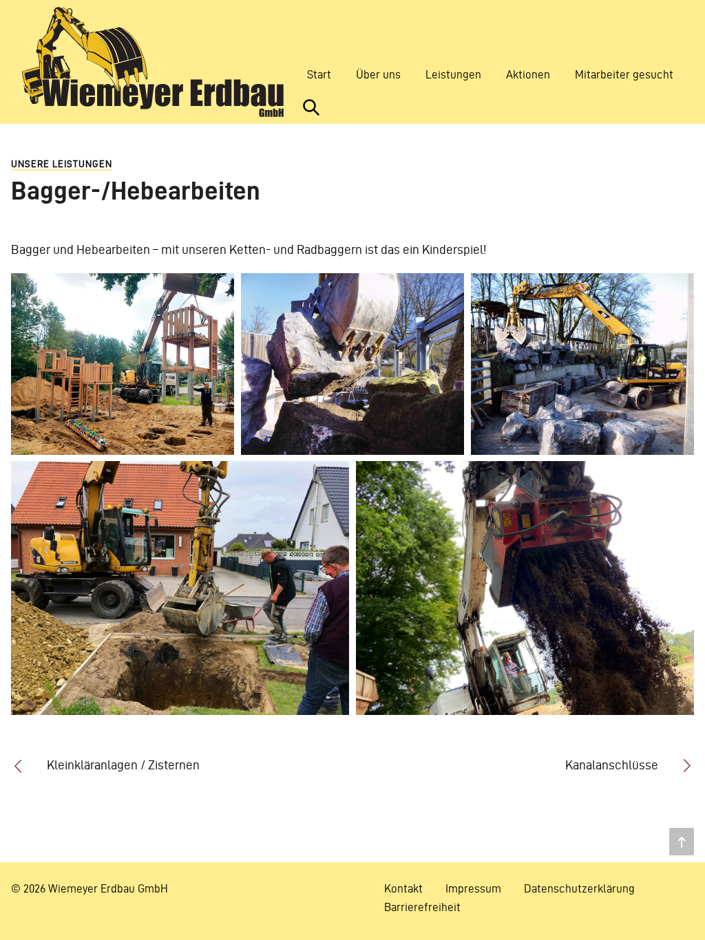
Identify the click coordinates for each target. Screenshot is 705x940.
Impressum (473, 888)
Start (319, 74)
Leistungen (453, 74)
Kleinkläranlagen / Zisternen (123, 765)
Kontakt (403, 888)
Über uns (378, 74)
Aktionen (528, 74)
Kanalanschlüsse (611, 765)
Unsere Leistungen (61, 164)
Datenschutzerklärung (579, 888)
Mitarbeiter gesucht (624, 74)
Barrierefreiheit (422, 907)
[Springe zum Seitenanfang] (681, 841)
